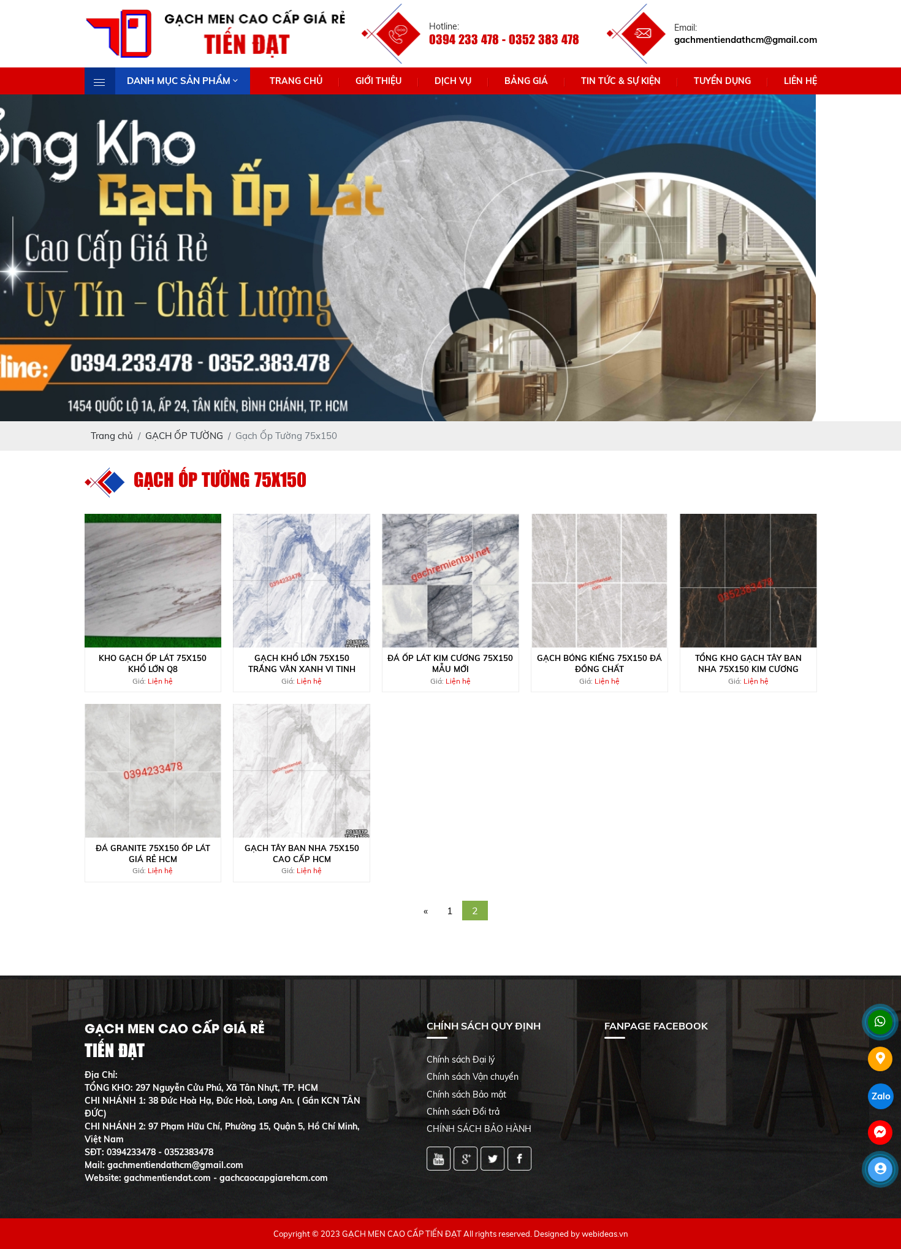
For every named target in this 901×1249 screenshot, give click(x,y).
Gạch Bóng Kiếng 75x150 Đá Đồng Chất (599, 663)
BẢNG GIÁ (526, 80)
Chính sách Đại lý (461, 1059)
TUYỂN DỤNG (722, 80)
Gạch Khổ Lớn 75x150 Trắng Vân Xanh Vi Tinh (301, 663)
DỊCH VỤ (453, 80)
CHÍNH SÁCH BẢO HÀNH (479, 1128)
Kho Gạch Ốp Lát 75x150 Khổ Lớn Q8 (153, 663)
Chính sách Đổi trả (463, 1111)
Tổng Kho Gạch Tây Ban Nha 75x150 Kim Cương (748, 663)
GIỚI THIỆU (378, 80)
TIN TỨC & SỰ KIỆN (621, 80)
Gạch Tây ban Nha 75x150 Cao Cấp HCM (302, 853)
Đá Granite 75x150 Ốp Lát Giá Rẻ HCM (153, 853)
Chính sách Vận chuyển (473, 1076)
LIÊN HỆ (800, 80)
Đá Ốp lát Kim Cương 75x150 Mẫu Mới (450, 663)
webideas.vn (605, 1234)
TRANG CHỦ (296, 80)
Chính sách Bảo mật (466, 1094)
